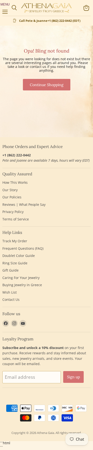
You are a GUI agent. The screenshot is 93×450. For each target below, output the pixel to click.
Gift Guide (10, 270)
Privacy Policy (13, 211)
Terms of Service (15, 219)
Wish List (9, 292)
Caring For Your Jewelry (21, 277)
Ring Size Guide (14, 263)
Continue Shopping (46, 84)
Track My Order (14, 241)
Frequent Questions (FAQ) (22, 248)
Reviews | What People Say (24, 204)
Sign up (73, 376)
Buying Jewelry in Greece (22, 285)
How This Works (15, 182)
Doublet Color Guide (18, 255)
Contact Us (11, 299)
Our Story (10, 190)
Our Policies (11, 197)
